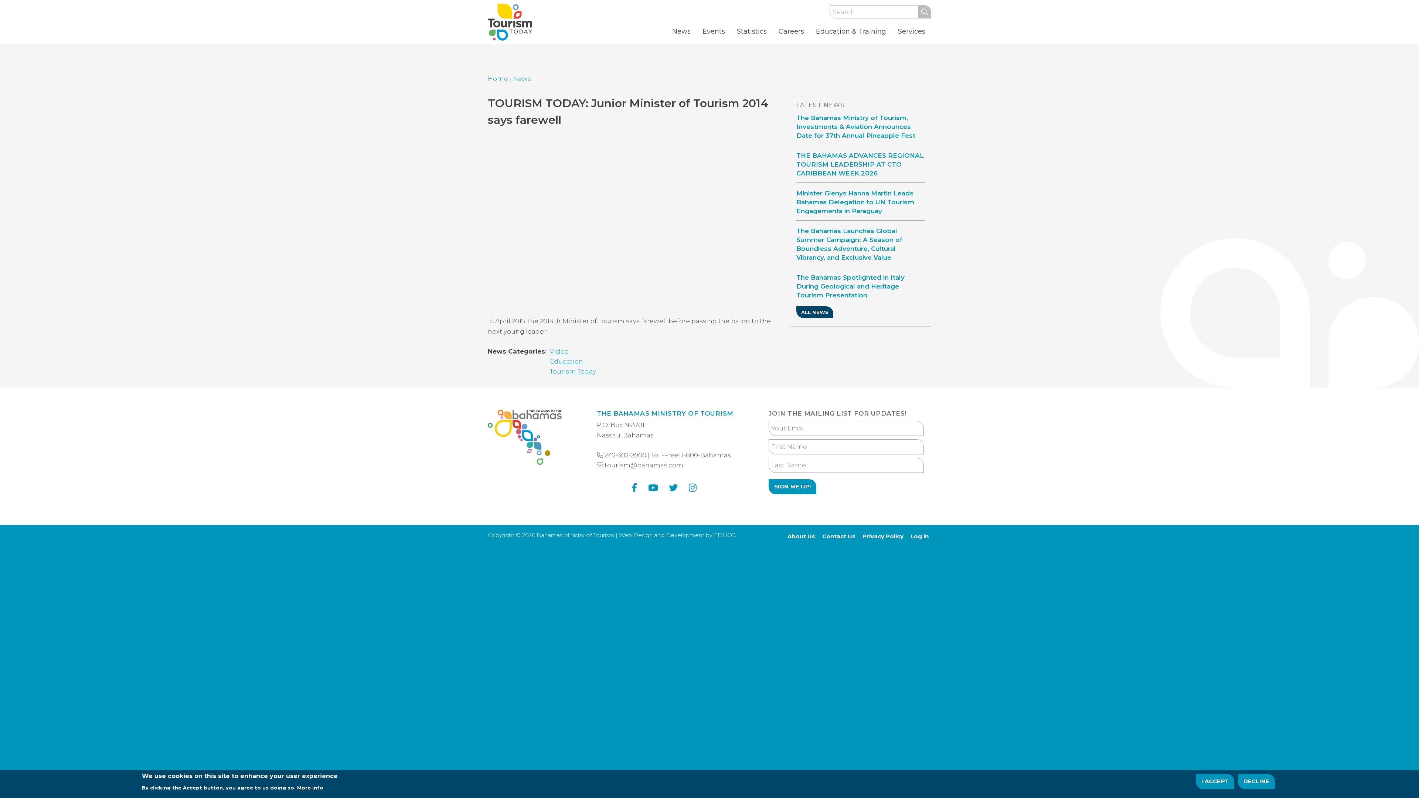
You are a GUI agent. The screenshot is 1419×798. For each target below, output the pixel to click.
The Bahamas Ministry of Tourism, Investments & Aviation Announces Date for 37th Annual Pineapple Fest (855, 126)
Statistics (752, 31)
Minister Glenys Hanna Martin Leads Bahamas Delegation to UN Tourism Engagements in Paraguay (855, 202)
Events (713, 31)
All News (814, 312)
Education (566, 361)
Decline (1256, 781)
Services (911, 31)
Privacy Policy (883, 536)
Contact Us (838, 536)
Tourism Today (573, 371)
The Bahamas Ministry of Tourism (665, 413)
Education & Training (851, 31)
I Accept (1215, 781)
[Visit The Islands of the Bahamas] (525, 439)
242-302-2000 (625, 455)
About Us (801, 536)
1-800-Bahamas (706, 455)
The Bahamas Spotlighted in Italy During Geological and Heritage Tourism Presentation (850, 286)
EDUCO (725, 535)
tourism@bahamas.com (644, 465)
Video (559, 351)
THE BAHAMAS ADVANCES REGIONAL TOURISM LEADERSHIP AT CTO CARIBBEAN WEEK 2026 (860, 164)
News (681, 31)
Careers (791, 31)
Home (498, 78)
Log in (920, 536)
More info (310, 787)
